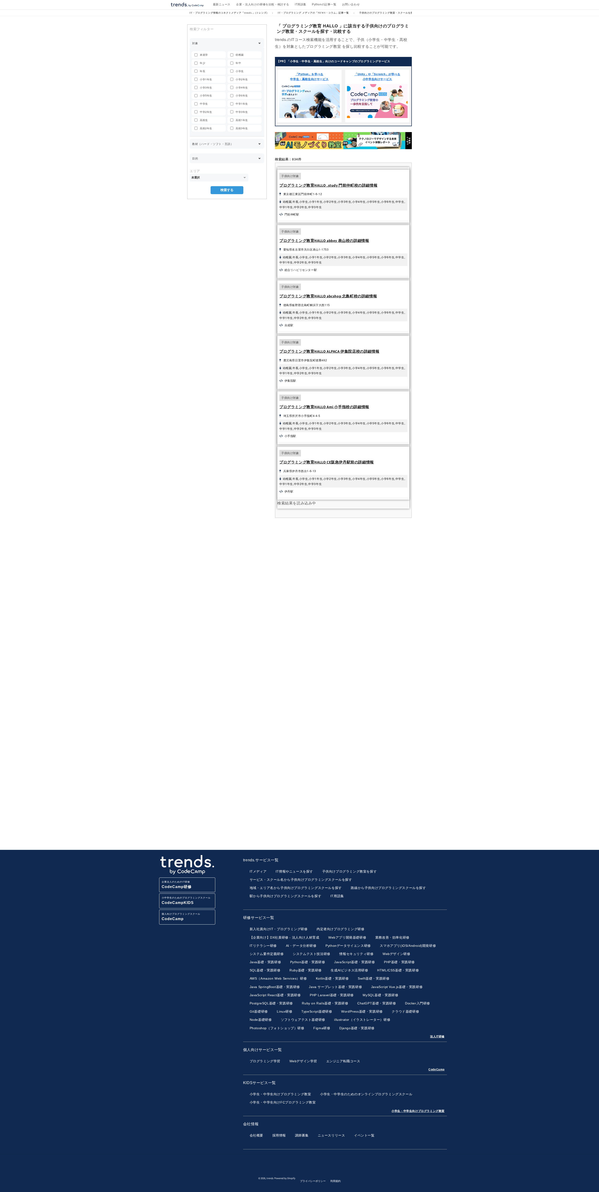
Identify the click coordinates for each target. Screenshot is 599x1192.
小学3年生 (206, 87)
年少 (202, 63)
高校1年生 (242, 120)
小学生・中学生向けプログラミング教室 (418, 1111)
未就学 (204, 54)
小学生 (240, 71)
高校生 (204, 120)
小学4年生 (242, 87)
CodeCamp (436, 1069)
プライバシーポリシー (313, 1181)
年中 (238, 63)
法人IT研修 (437, 1036)
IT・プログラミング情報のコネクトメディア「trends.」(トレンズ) (228, 12)
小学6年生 (242, 95)
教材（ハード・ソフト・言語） (212, 144)
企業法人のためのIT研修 (177, 885)
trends (270, 1178)
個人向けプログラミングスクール (181, 917)
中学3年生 (242, 112)
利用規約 (335, 1181)
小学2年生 (242, 79)
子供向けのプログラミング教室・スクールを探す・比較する (394, 12)
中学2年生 (206, 112)
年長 (202, 71)
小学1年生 (206, 79)
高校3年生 (242, 128)
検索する (227, 190)
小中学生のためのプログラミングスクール (186, 900)
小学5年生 (206, 95)
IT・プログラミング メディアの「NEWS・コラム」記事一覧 (313, 12)
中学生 (204, 103)
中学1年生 (242, 103)
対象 (195, 43)
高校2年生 (206, 128)
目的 (195, 158)
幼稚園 (240, 54)
